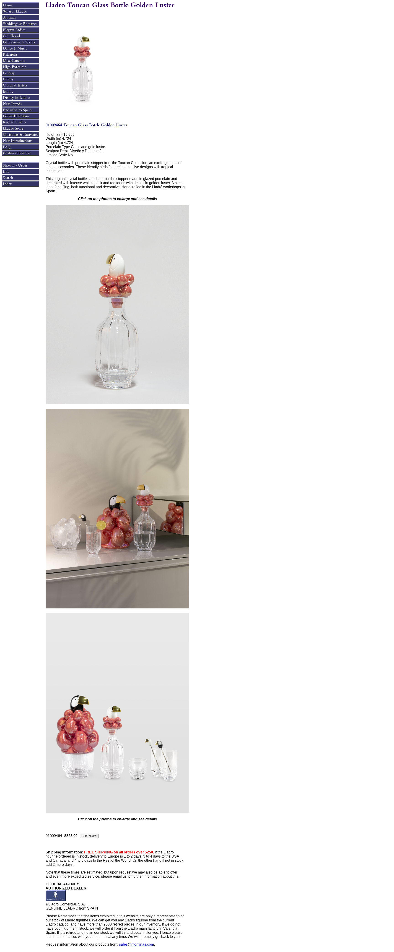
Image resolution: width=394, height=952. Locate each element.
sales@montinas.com (136, 944)
